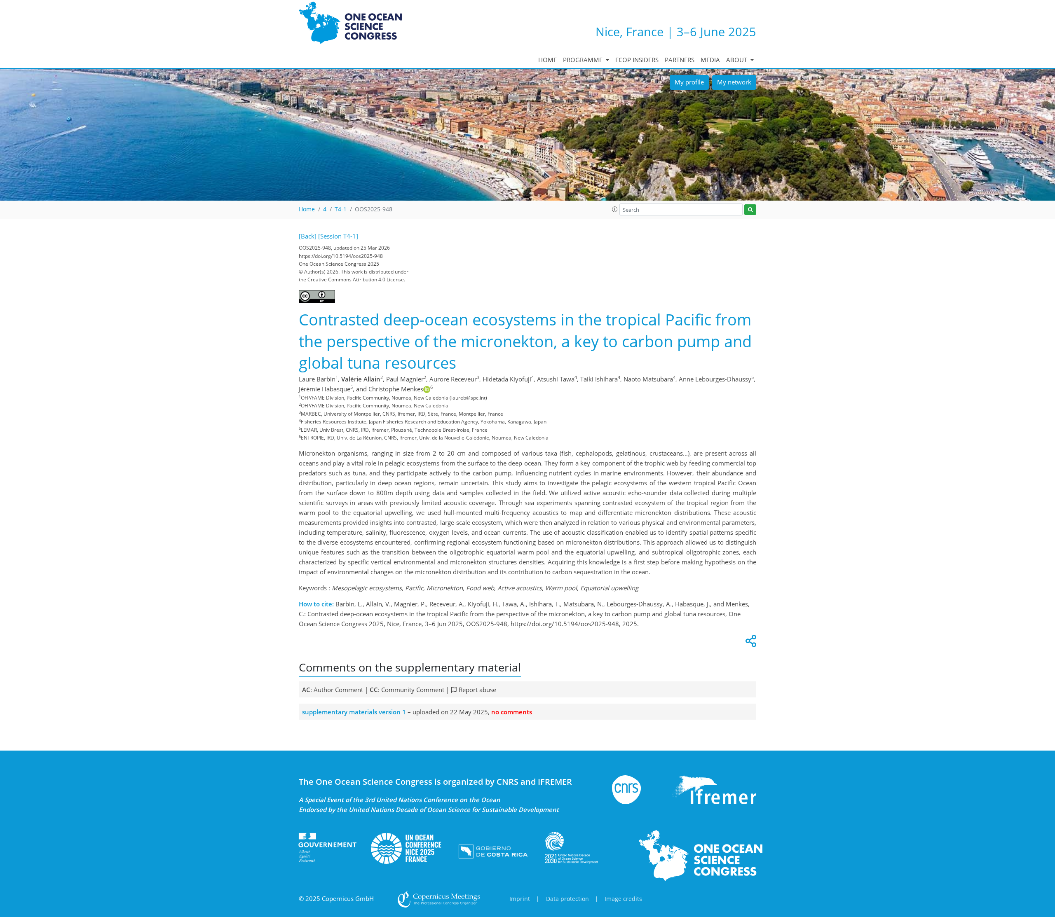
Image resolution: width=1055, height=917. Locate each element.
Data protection (567, 899)
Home (547, 60)
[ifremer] (714, 789)
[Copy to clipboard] (750, 643)
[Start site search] (750, 209)
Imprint (519, 899)
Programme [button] (583, 60)
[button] (615, 209)
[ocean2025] (406, 847)
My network (734, 82)
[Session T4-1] (338, 236)
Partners (679, 60)
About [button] (737, 60)
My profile (689, 82)
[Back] (307, 236)
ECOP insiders (637, 60)
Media (710, 60)
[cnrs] (626, 789)
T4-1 (341, 209)
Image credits (623, 899)
